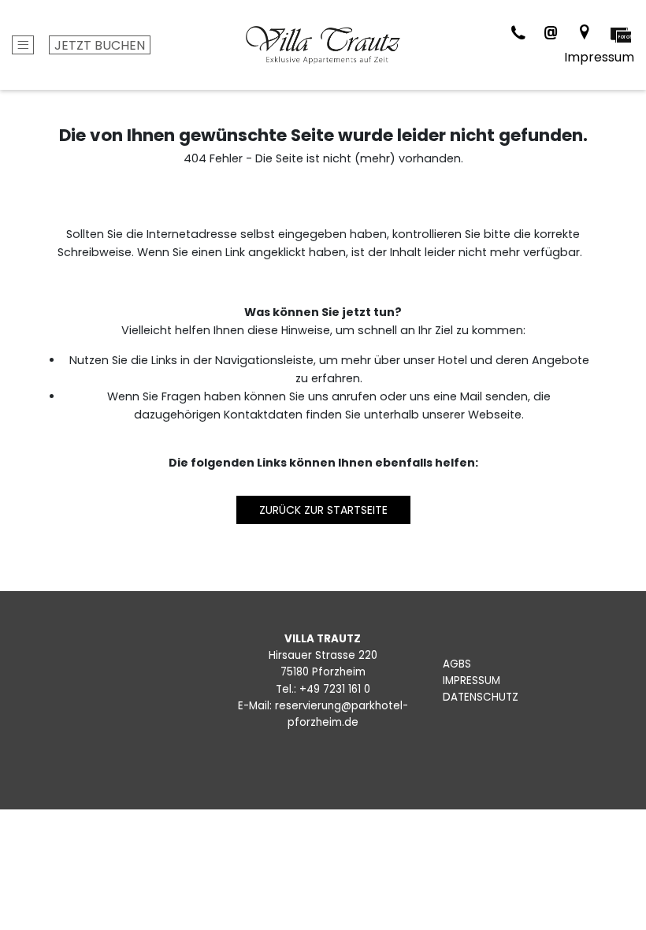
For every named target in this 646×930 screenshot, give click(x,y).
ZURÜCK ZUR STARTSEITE (323, 510)
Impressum (599, 57)
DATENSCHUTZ (480, 697)
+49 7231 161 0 (334, 689)
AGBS (457, 664)
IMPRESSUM (471, 680)
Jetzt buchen (99, 45)
